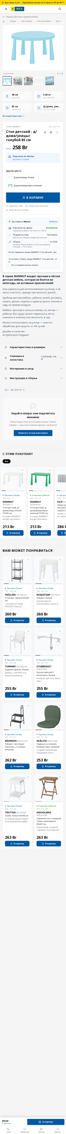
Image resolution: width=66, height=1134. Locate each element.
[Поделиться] (45, 132)
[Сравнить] (51, 132)
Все (6, 461)
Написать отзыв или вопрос (33, 433)
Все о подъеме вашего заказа (24, 265)
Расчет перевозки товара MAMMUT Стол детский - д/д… (33, 252)
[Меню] (6, 8)
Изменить (53, 221)
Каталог (13, 21)
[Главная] (3, 21)
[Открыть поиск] (59, 8)
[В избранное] (57, 132)
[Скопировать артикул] (24, 390)
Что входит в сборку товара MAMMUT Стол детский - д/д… (32, 260)
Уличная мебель (44, 21)
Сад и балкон (26, 21)
